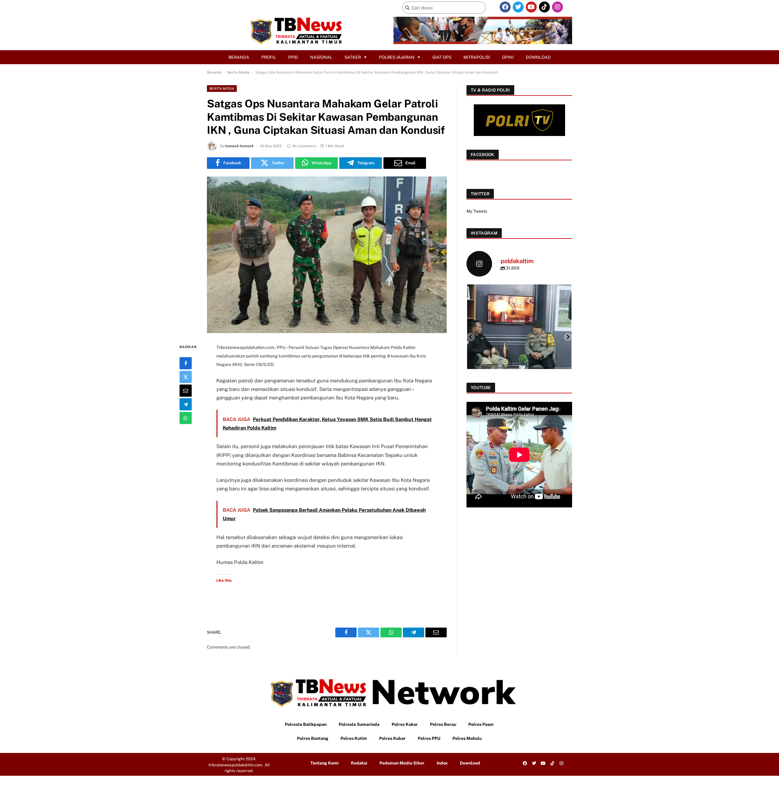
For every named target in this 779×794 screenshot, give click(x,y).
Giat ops (441, 57)
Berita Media (238, 72)
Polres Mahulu (467, 738)
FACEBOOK (482, 154)
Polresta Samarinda (359, 724)
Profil (268, 57)
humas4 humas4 (239, 146)
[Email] (186, 390)
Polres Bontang (312, 738)
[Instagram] (557, 7)
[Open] (519, 336)
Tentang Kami (324, 763)
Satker (352, 57)
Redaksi (359, 763)
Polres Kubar (392, 738)
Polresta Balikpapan (306, 724)
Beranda (239, 57)
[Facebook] (505, 7)
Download (538, 57)
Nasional (321, 57)
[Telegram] (186, 404)
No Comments (304, 146)
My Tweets (476, 211)
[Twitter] (518, 7)
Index (442, 763)
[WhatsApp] (186, 418)
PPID (293, 57)
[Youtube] (531, 7)
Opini (508, 57)
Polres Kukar (405, 724)
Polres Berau (443, 724)
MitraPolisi (476, 57)
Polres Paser (481, 724)
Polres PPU (429, 738)
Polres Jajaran (396, 57)
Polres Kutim (354, 738)
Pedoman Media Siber (401, 763)
